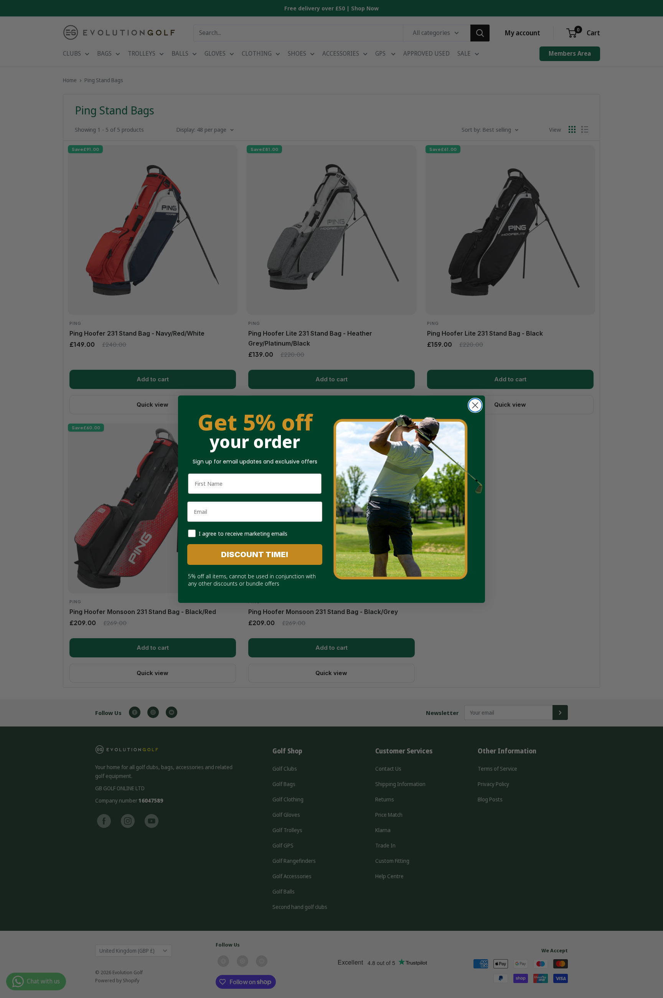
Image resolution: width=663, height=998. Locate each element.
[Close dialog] (475, 405)
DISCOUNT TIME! (255, 554)
